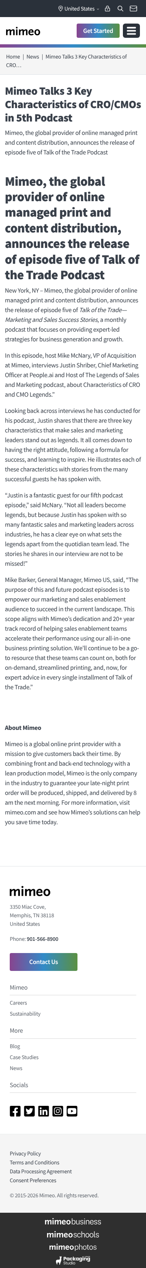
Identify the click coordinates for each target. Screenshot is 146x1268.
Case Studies (24, 1057)
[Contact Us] (133, 8)
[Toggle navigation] (131, 31)
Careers (18, 1002)
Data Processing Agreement (41, 1171)
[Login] (107, 8)
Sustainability (25, 1013)
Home (13, 56)
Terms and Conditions (34, 1162)
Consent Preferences (33, 1180)
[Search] (120, 8)
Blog (15, 1046)
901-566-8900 (42, 938)
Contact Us (43, 962)
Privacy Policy (25, 1153)
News (32, 56)
